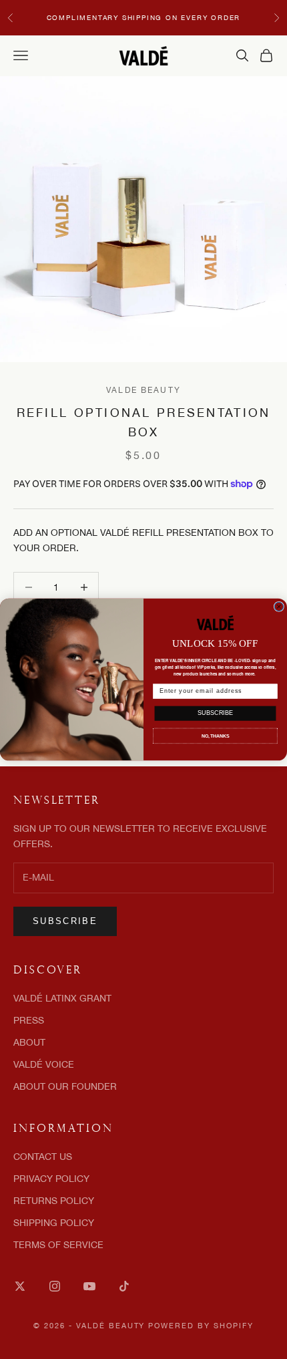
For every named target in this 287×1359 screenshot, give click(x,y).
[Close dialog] (278, 606)
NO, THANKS (215, 735)
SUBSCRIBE (215, 713)
